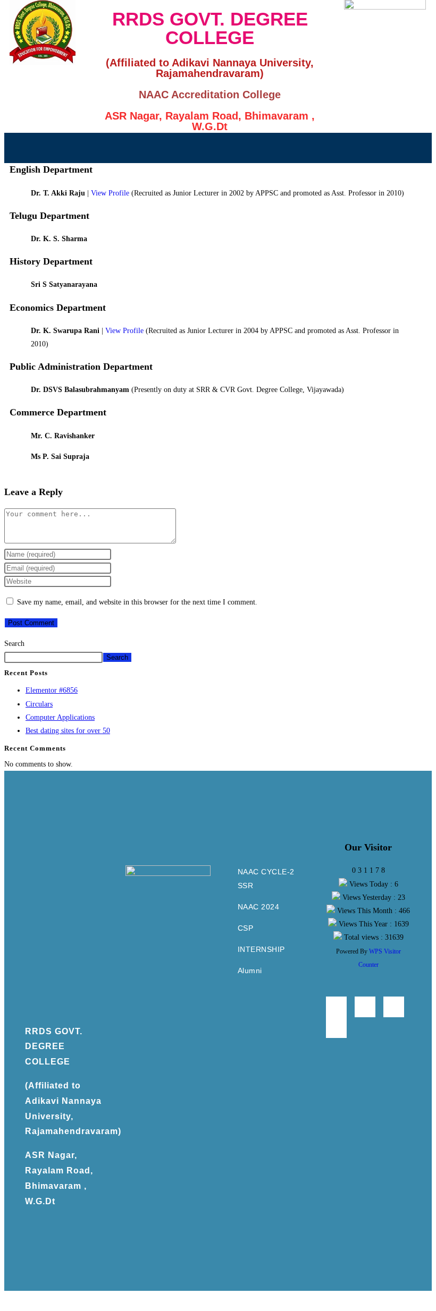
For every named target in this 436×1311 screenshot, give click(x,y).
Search (14, 644)
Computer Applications (60, 717)
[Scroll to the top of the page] (7, 1297)
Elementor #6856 (52, 690)
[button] (218, 148)
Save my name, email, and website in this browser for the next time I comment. (137, 602)
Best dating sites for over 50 (68, 731)
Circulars (39, 704)
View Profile (110, 193)
